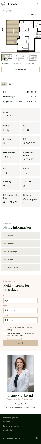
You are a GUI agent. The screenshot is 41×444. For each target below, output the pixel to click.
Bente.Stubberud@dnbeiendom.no (20, 407)
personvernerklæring (14, 338)
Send (20, 343)
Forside (11, 236)
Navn (5, 296)
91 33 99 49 (20, 404)
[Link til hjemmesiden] (36, 438)
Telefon (5, 315)
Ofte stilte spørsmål (10, 418)
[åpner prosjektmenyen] (37, 4)
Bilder (10, 259)
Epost (5, 306)
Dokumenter (13, 267)
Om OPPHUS (8, 422)
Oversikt (11, 243)
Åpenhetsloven (8, 430)
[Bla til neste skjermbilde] (20, 75)
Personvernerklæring (11, 426)
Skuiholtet (12, 4)
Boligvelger (12, 251)
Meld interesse (20, 70)
